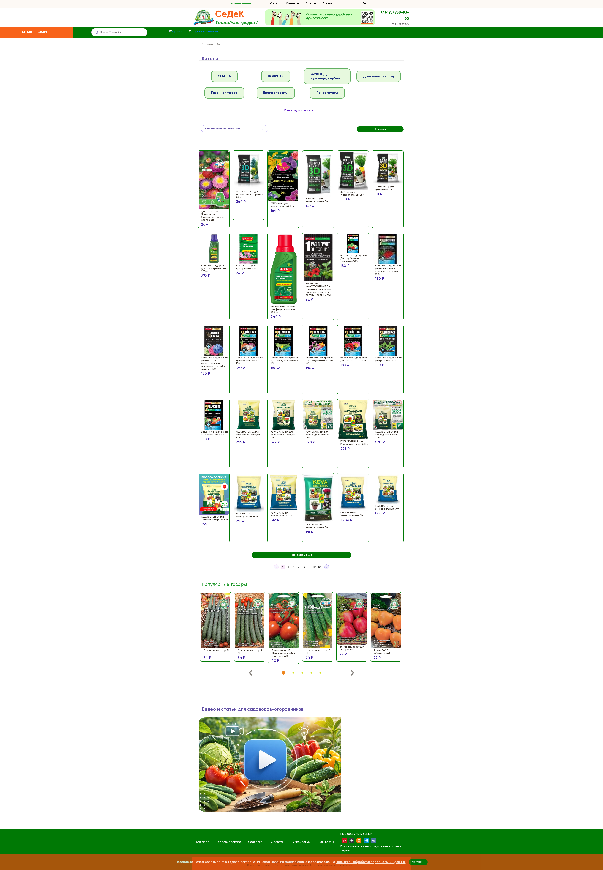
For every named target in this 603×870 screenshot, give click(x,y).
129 (320, 567)
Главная (208, 44)
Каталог (202, 842)
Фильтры (380, 129)
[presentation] (250, 673)
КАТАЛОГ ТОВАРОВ (35, 32)
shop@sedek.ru (399, 24)
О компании (301, 842)
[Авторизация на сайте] (203, 32)
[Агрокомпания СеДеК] (203, 18)
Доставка (328, 3)
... (309, 567)
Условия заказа (241, 3)
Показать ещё (301, 555)
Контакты (292, 3)
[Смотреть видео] (270, 764)
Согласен (418, 862)
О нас (274, 3)
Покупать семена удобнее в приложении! (329, 16)
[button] (283, 672)
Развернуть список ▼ (299, 110)
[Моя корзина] (175, 32)
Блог (366, 3)
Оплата (310, 3)
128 (314, 567)
